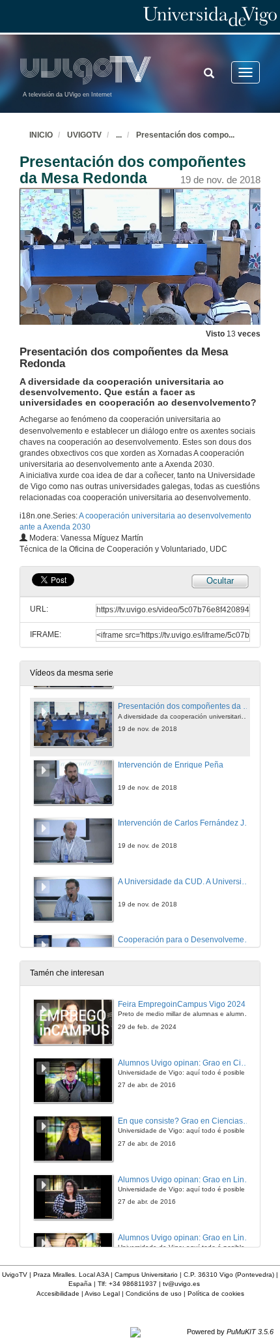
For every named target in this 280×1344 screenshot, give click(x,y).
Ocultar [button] (220, 581)
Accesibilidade (57, 1293)
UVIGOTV (84, 135)
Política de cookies (216, 1293)
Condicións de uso (154, 1293)
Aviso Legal (102, 1293)
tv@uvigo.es (181, 1283)
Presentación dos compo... (185, 135)
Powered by (230, 1332)
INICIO (41, 135)
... (119, 135)
